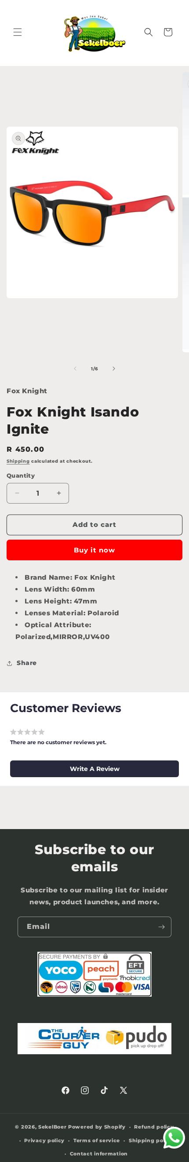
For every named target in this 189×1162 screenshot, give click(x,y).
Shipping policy (151, 1140)
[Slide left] (75, 368)
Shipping (18, 461)
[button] (17, 32)
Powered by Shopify (97, 1127)
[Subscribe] (161, 927)
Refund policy (154, 1127)
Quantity (21, 475)
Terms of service (96, 1140)
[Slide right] (114, 368)
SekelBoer (52, 1127)
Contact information (99, 1154)
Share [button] (27, 663)
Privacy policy (44, 1140)
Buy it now (94, 550)
